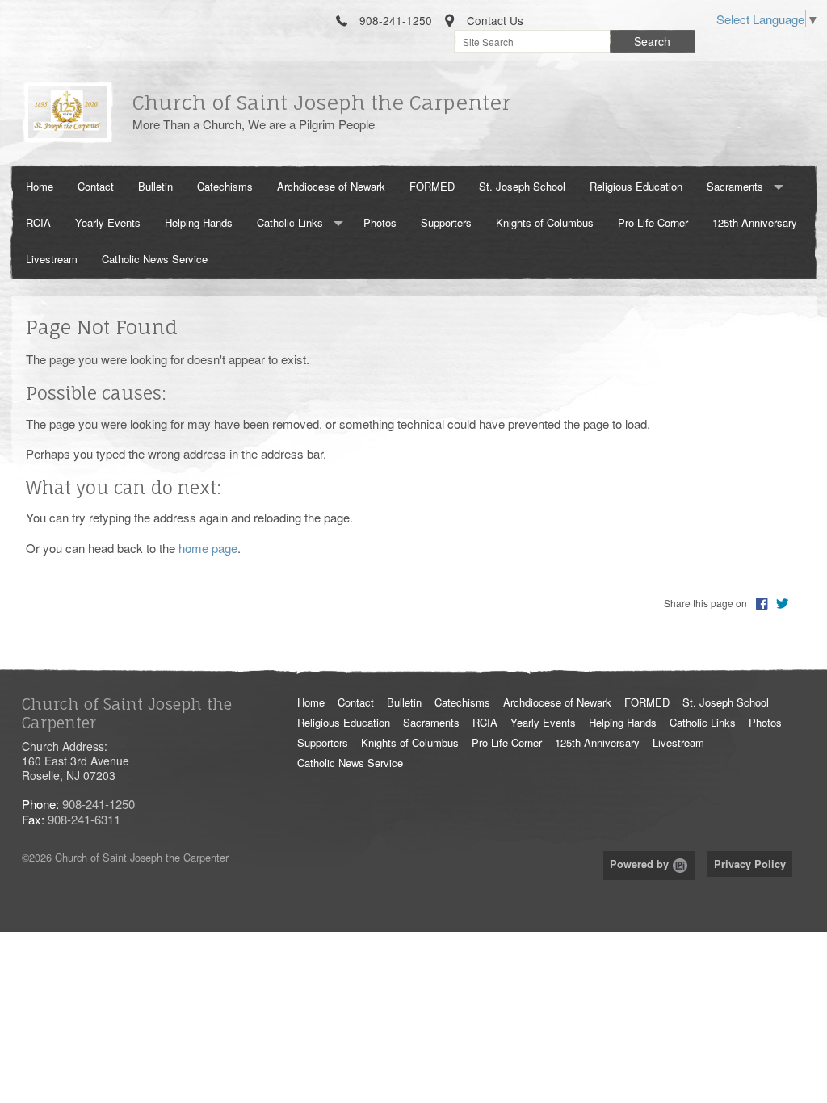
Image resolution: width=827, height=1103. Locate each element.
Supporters (446, 222)
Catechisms (225, 186)
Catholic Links (290, 222)
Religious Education (636, 186)
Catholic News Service (155, 258)
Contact (96, 186)
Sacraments (735, 186)
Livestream (52, 258)
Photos (380, 222)
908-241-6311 (84, 819)
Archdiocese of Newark (331, 186)
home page (207, 547)
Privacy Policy (750, 864)
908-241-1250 (98, 803)
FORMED (432, 186)
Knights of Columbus (545, 222)
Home (39, 186)
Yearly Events (108, 222)
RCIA (38, 222)
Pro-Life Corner (653, 222)
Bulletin (155, 186)
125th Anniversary (754, 222)
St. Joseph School (522, 186)
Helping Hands (199, 222)
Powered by (641, 864)
